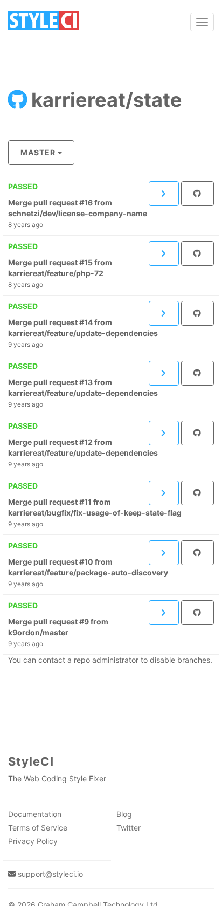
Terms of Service (37, 827)
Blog (124, 814)
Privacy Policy (33, 841)
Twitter (128, 827)
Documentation (34, 814)
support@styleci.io (50, 873)
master (38, 152)
